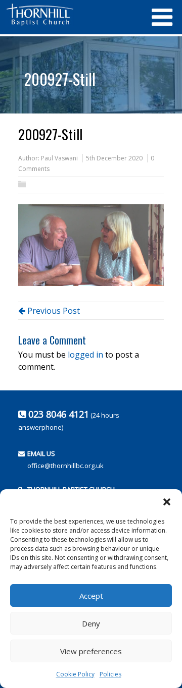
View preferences (91, 651)
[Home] (73, 15)
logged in (85, 354)
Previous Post (52, 310)
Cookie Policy (75, 674)
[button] (167, 502)
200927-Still (60, 79)
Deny (91, 623)
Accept (91, 596)
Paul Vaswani (59, 158)
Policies (110, 674)
